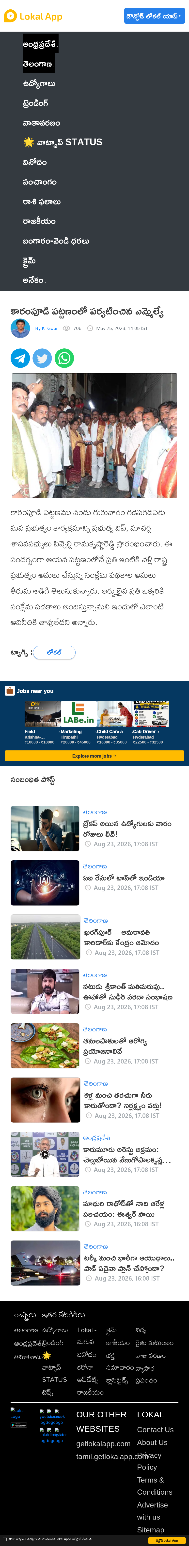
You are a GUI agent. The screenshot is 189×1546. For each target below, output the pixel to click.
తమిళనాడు (28, 1357)
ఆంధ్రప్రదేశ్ (39, 43)
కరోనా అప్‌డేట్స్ (87, 1373)
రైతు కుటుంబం (155, 1342)
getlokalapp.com (103, 1444)
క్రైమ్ (111, 1329)
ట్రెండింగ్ (53, 1342)
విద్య (141, 1329)
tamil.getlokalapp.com (112, 1456)
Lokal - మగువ (86, 1335)
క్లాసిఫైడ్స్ (117, 1380)
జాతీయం (118, 1342)
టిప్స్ (47, 1392)
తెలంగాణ (37, 63)
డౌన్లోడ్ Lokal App (167, 1540)
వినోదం (86, 1354)
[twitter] (43, 360)
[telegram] (22, 360)
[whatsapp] (66, 360)
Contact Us (155, 1430)
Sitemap (150, 1530)
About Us (152, 1442)
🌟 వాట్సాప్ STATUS (54, 1367)
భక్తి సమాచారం (120, 1361)
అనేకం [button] (33, 279)
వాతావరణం (151, 1355)
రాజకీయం (90, 1392)
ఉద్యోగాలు (55, 1329)
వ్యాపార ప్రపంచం (146, 1374)
